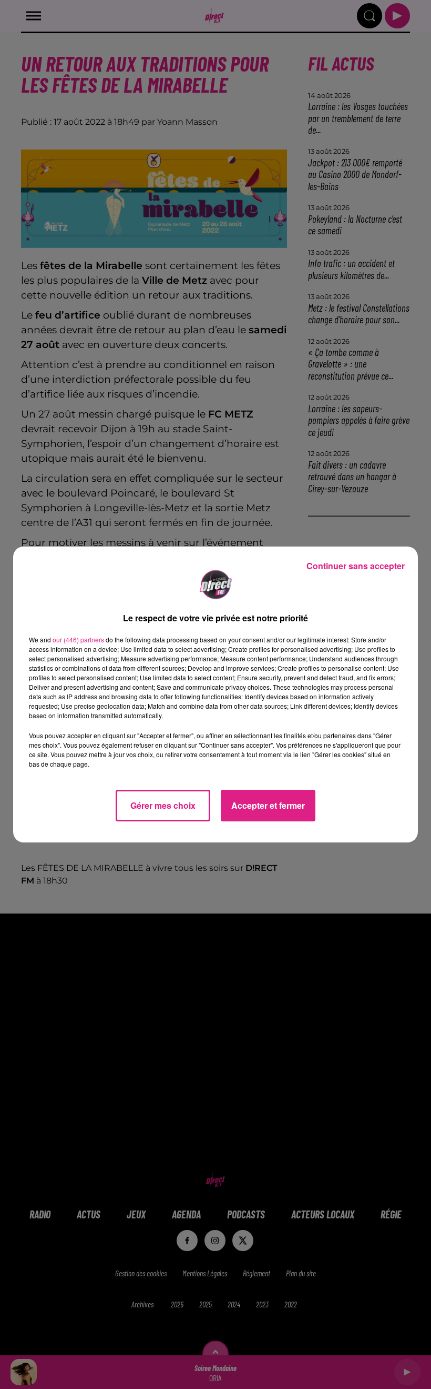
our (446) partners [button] (78, 639)
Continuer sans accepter (355, 566)
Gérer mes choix (163, 805)
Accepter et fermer (268, 805)
